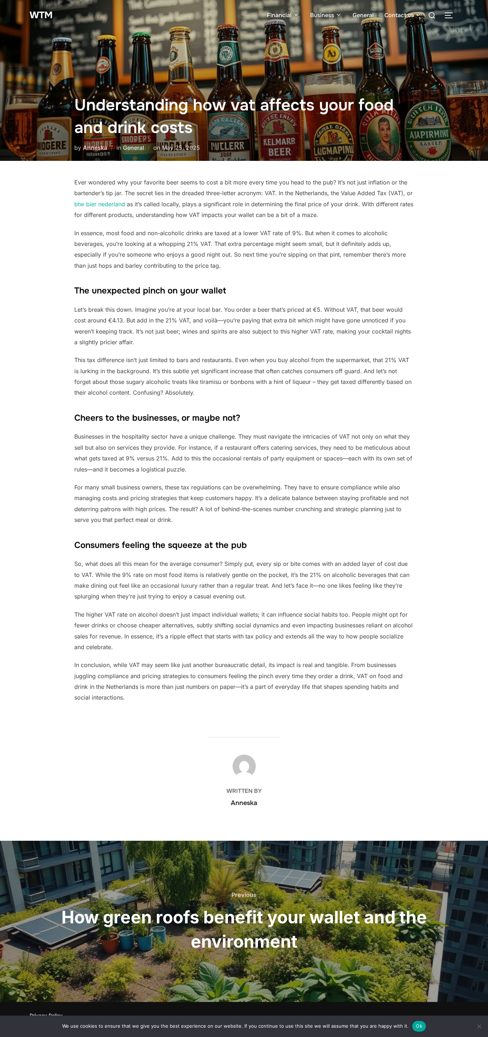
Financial (279, 15)
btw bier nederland (99, 204)
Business (322, 15)
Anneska (95, 147)
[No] (479, 1026)
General (363, 15)
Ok (419, 1026)
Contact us (399, 15)
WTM (41, 15)
